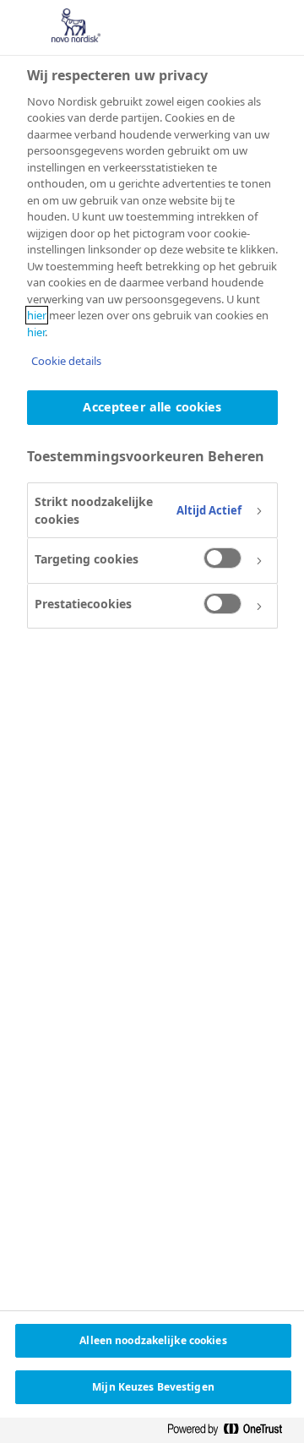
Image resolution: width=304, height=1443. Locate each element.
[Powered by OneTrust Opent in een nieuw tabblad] (231, 1429)
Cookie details (66, 360)
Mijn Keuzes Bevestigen (153, 1387)
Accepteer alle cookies (152, 407)
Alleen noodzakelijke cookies (152, 1340)
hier (36, 315)
